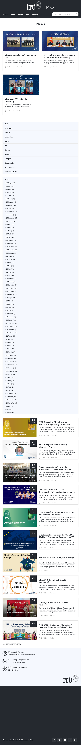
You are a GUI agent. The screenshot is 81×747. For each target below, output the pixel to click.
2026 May (9, 192)
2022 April (9, 349)
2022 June (9, 342)
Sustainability (9, 163)
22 (6, 644)
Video (20, 14)
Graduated (9, 137)
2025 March (10, 237)
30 (20, 644)
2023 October (10, 291)
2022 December (11, 323)
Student (7, 132)
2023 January (10, 320)
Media (7, 141)
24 (10, 644)
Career (7, 150)
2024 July (9, 262)
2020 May (9, 409)
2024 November (11, 250)
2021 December (11, 361)
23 (8, 644)
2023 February (10, 317)
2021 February (10, 393)
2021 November (11, 365)
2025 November (11, 211)
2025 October (10, 215)
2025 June (9, 227)
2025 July (9, 224)
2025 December (11, 208)
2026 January (10, 205)
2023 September (11, 294)
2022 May (9, 345)
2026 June (9, 189)
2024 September (11, 256)
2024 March (10, 275)
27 (15, 644)
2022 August (10, 336)
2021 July (9, 377)
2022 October (10, 329)
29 (18, 644)
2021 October (10, 368)
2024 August (10, 259)
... (3, 644)
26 (13, 644)
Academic (8, 128)
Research (8, 154)
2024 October (10, 253)
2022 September (11, 333)
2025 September (11, 218)
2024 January (10, 282)
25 (11, 644)
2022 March (10, 352)
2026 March (10, 199)
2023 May (9, 307)
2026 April (9, 196)
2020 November (11, 403)
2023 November (11, 288)
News (13, 14)
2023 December (11, 285)
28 (16, 644)
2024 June (9, 266)
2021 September (11, 371)
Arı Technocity (10, 167)
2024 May (9, 269)
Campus (8, 159)
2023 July (9, 301)
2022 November (11, 326)
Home (5, 14)
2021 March (10, 390)
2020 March (9, 412)
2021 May (9, 384)
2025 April (9, 234)
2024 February (10, 278)
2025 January (10, 243)
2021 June (9, 381)
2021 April (9, 387)
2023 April (9, 310)
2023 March (10, 314)
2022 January (10, 358)
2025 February (10, 240)
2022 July (9, 339)
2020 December (11, 400)
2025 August (10, 221)
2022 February (10, 355)
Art (6, 146)
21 (4, 644)
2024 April (9, 272)
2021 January (10, 396)
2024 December (11, 247)
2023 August (10, 298)
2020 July (9, 406)
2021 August (10, 374)
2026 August (10, 183)
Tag (27, 14)
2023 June (9, 304)
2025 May (9, 231)
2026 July (9, 186)
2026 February (10, 202)
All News (8, 124)
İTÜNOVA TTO (11, 172)
